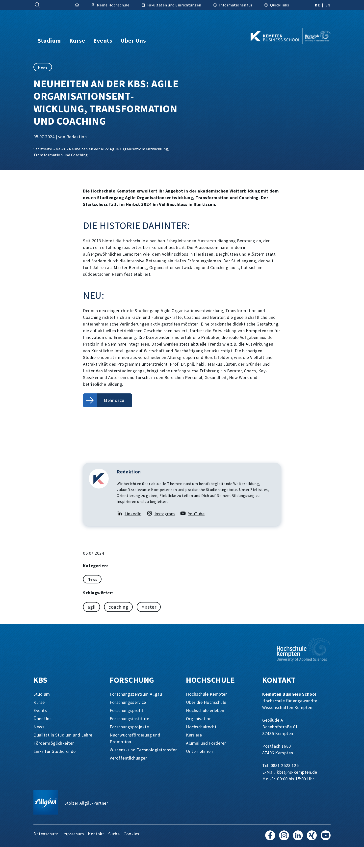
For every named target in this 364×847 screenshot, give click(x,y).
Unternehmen (199, 751)
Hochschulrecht (201, 727)
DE (317, 4)
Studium (41, 694)
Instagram (165, 514)
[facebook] (270, 838)
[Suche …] (37, 5)
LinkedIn (133, 514)
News (43, 67)
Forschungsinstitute (129, 718)
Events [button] (102, 40)
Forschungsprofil (126, 710)
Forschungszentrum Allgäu (136, 694)
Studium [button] (49, 40)
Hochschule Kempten (207, 694)
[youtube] (326, 838)
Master (148, 607)
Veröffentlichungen (129, 758)
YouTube (196, 514)
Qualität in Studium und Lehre (62, 735)
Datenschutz (45, 834)
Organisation (198, 718)
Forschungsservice (128, 702)
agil (91, 607)
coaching (118, 607)
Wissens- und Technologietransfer (143, 750)
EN (328, 4)
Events (40, 710)
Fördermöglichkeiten (54, 743)
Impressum (73, 834)
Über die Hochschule (206, 702)
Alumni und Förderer (206, 743)
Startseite (42, 148)
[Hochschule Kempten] (304, 649)
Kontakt (96, 834)
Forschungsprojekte (129, 727)
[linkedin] (298, 838)
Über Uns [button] (133, 40)
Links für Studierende (54, 751)
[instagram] (284, 838)
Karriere (194, 735)
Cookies (131, 834)
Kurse (39, 702)
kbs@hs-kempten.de (297, 772)
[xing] (312, 838)
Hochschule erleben (205, 710)
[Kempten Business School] (282, 36)
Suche (114, 834)
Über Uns (42, 718)
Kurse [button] (77, 40)
